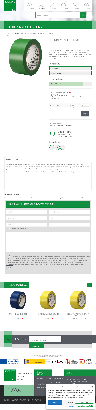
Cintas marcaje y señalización (28, 33)
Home (8, 33)
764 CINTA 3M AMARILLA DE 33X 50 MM (48, 314)
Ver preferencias (86, 402)
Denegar (70, 402)
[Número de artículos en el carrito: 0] (89, 15)
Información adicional (14, 159)
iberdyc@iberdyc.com (67, 136)
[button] (92, 387)
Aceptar (54, 402)
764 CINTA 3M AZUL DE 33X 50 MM (18, 314)
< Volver (9, 35)
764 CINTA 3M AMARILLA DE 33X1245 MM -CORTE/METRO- (78, 315)
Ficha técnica (54, 68)
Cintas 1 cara (15, 33)
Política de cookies (69, 406)
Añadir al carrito (85, 113)
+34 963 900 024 (65, 134)
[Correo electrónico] (62, 147)
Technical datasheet (56, 73)
